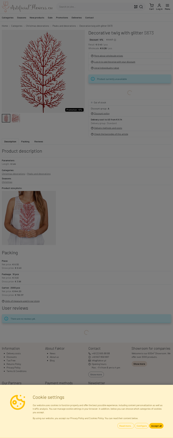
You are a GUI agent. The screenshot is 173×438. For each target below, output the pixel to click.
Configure (142, 425)
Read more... (125, 425)
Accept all (156, 425)
